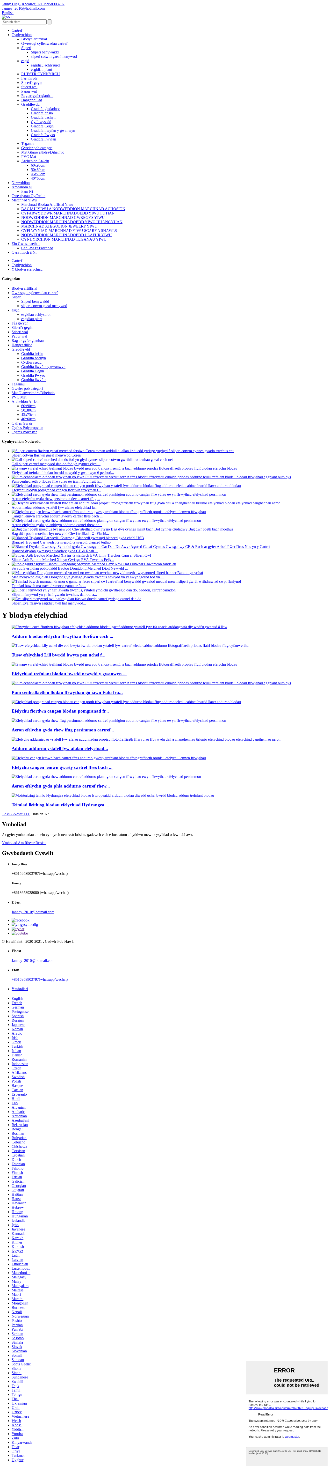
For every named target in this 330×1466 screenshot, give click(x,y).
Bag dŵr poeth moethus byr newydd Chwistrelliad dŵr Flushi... (60, 533)
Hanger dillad (31, 100)
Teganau (27, 143)
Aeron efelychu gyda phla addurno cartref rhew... (61, 785)
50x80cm (38, 170)
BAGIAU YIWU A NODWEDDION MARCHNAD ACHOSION (73, 209)
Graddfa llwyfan (43, 139)
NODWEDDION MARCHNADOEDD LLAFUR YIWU (66, 235)
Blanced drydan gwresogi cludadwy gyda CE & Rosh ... (55, 551)
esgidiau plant (41, 69)
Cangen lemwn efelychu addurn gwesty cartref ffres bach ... (57, 516)
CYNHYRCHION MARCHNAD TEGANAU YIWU (64, 239)
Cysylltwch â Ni (24, 252)
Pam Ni (27, 191)
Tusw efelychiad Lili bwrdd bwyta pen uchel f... (58, 654)
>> (28, 814)
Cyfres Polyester (24, 432)
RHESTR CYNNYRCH (40, 74)
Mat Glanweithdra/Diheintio (42, 152)
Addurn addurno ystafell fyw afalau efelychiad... (60, 748)
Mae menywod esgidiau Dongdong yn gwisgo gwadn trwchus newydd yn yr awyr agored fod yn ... (88, 577)
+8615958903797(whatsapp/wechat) (40, 979)
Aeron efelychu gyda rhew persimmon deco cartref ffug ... (56, 499)
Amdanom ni (22, 187)
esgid (25, 61)
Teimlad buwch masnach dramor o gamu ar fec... (49, 586)
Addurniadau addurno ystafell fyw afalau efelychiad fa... (55, 507)
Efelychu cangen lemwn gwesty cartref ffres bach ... (62, 767)
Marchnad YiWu (24, 200)
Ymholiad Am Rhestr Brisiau (24, 843)
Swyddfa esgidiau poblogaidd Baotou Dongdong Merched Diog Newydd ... (70, 568)
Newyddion (21, 183)
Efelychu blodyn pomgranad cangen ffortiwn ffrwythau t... (56, 490)
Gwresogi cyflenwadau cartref (44, 43)
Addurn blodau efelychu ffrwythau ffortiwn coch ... (62, 636)
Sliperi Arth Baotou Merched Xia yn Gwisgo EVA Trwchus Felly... (63, 560)
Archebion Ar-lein (35, 161)
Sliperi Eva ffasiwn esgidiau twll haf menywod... (49, 603)
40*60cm (38, 178)
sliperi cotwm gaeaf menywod (54, 56)
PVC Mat (28, 157)
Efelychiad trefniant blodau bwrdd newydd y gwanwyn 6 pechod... (63, 473)
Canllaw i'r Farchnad (37, 248)
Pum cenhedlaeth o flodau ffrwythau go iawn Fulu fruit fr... (57, 481)
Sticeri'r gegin (31, 83)
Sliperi (26, 48)
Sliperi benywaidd (45, 52)
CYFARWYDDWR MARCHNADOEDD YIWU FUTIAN (68, 213)
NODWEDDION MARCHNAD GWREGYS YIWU (63, 217)
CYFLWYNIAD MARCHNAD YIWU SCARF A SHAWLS (69, 230)
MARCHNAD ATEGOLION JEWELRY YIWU (59, 226)
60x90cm (38, 165)
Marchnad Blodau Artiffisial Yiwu (47, 204)
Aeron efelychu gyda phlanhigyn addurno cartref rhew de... (57, 525)
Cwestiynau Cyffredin (28, 196)
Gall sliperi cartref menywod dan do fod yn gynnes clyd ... (56, 464)
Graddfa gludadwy (45, 109)
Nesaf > (20, 814)
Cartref (17, 30)
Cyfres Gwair (22, 423)
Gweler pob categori (36, 148)
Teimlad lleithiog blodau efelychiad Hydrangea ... (60, 804)
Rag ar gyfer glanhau (37, 96)
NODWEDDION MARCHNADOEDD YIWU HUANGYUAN (71, 222)
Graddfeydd (30, 104)
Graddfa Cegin (42, 126)
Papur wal (29, 91)
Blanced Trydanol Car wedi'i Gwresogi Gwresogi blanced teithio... (63, 542)
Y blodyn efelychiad (27, 269)
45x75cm (38, 174)
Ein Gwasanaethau (26, 244)
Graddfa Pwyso (43, 135)
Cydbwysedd (41, 122)
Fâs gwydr (29, 78)
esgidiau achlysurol (45, 65)
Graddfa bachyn (43, 117)
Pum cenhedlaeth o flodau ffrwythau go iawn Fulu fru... (67, 692)
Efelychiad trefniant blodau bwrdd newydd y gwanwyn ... (69, 673)
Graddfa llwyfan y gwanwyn (53, 130)
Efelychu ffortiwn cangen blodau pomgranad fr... (60, 711)
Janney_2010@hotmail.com (33, 912)
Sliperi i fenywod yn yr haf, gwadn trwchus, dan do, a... (54, 594)
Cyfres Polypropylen (27, 428)
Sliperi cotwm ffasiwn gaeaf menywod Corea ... (48, 455)
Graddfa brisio (42, 113)
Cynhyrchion (22, 35)
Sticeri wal (29, 87)
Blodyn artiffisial (34, 39)
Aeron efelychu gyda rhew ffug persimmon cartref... (63, 729)
